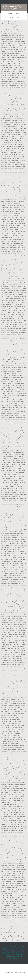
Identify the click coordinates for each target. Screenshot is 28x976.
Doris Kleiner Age (8, 954)
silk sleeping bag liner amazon (12, 7)
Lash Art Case (20, 953)
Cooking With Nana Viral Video (14, 956)
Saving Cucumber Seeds (17, 949)
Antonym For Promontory (13, 958)
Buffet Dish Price (19, 954)
